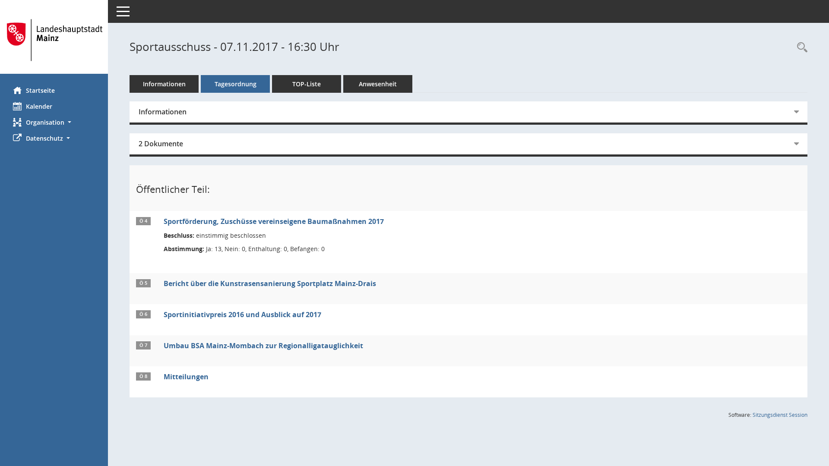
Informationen (164, 84)
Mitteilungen (186, 376)
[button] (54, 122)
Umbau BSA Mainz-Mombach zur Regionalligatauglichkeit (263, 345)
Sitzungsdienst (780, 415)
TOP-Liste (306, 84)
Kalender (39, 106)
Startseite (40, 90)
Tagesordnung (235, 84)
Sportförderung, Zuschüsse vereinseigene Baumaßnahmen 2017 (274, 221)
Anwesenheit (378, 84)
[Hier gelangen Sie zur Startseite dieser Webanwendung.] (54, 40)
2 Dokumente (161, 143)
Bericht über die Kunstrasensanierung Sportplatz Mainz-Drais (270, 283)
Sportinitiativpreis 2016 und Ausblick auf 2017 (242, 314)
